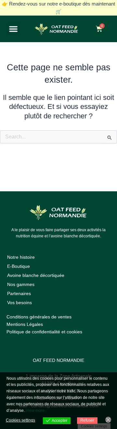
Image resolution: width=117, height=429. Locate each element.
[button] (13, 29)
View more (35, 410)
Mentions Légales (24, 324)
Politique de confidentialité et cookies (44, 331)
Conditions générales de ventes (39, 316)
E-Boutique (18, 266)
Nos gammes (20, 284)
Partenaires (19, 293)
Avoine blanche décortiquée (35, 275)
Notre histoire (21, 257)
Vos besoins (19, 302)
